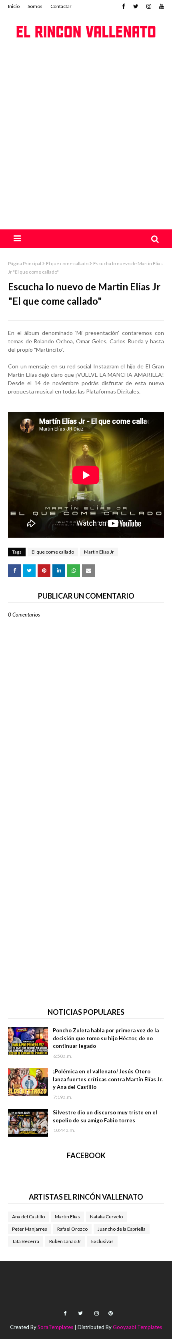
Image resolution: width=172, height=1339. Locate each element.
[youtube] (160, 6)
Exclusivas (102, 1241)
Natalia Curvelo (106, 1217)
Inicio (14, 6)
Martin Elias (67, 1217)
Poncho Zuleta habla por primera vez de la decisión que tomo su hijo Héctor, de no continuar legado (106, 1038)
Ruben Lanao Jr (65, 1241)
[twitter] (135, 6)
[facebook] (123, 6)
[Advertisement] (86, 139)
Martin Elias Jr (99, 552)
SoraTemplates (55, 1327)
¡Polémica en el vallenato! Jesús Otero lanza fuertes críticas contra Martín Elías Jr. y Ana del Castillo (108, 1079)
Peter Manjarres (29, 1229)
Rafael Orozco (72, 1229)
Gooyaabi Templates (137, 1327)
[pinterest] (109, 1313)
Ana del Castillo (28, 1217)
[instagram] (148, 6)
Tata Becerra (25, 1241)
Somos (35, 6)
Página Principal (24, 263)
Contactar (61, 6)
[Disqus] (86, 895)
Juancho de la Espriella (122, 1229)
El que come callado (67, 263)
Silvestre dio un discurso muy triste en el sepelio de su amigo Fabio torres (105, 1116)
